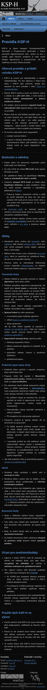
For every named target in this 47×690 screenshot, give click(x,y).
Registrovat (40, 14)
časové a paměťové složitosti (24, 320)
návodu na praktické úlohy (15, 462)
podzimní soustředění (16, 221)
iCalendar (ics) (29, 660)
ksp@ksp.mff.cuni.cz (14, 660)
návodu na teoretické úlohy (16, 329)
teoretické (35, 241)
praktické (8, 244)
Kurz (30, 19)
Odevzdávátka (27, 266)
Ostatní (6, 29)
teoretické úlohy (11, 499)
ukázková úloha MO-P (13, 335)
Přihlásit (30, 14)
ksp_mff (12, 666)
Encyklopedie (9, 24)
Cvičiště (34, 573)
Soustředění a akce (30, 24)
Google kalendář (30, 663)
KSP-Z (21, 19)
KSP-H (9, 4)
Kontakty (19, 29)
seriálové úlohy (29, 244)
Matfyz (18, 190)
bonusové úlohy (15, 209)
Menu (7, 35)
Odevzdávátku (38, 388)
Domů (3, 19)
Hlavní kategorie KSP (13, 9)
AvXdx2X (10, 669)
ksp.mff (12, 663)
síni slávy (24, 224)
